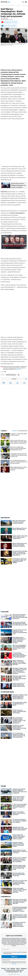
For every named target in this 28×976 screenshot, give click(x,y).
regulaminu (19, 952)
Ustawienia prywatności (12, 971)
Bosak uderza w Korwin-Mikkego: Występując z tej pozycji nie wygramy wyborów (18, 185)
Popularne (14, 430)
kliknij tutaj (14, 963)
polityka (18, 5)
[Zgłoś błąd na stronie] (24, 383)
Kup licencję (18, 369)
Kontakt (4, 968)
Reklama (13, 968)
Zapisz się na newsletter (10, 25)
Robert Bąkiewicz (11, 374)
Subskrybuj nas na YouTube (10, 22)
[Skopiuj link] (17, 383)
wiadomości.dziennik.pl (10, 5)
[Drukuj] (11, 383)
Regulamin (23, 968)
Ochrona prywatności (9, 970)
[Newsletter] (4, 383)
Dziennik (2, 5)
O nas (8, 968)
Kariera (18, 968)
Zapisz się (14, 956)
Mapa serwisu (20, 970)
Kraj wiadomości (23, 430)
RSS (21, 971)
